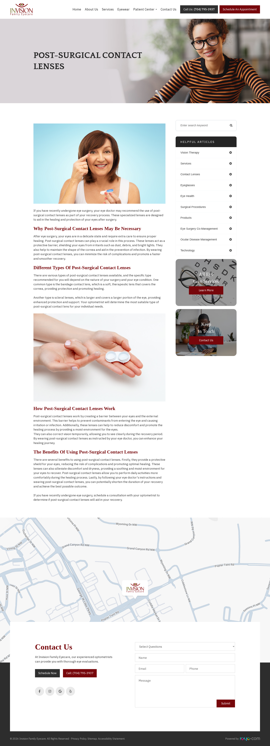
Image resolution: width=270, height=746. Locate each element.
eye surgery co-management (199, 228)
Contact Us (168, 9)
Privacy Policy (78, 738)
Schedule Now (47, 673)
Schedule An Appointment (240, 9)
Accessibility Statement (111, 738)
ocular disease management (198, 239)
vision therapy (189, 152)
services (185, 163)
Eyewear (123, 9)
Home (76, 9)
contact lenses (190, 174)
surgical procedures (193, 207)
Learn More (206, 290)
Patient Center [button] (143, 9)
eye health (187, 196)
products (186, 217)
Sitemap (92, 738)
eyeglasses (187, 185)
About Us (91, 9)
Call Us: (199, 9)
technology (187, 250)
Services (108, 9)
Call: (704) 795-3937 (79, 673)
